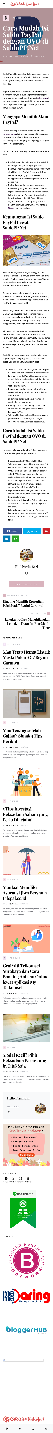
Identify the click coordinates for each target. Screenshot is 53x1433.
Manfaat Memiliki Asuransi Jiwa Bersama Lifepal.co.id (25, 892)
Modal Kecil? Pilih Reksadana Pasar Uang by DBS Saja (24, 1060)
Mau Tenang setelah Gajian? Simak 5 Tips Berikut (22, 735)
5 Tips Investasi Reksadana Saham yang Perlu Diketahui (25, 814)
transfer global (9, 134)
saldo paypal (43, 98)
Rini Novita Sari (12, 56)
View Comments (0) (25, 584)
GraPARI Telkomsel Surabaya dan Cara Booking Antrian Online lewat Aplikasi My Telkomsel (25, 976)
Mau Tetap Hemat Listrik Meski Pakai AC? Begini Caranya (26, 657)
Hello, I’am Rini (18, 1098)
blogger (11, 208)
